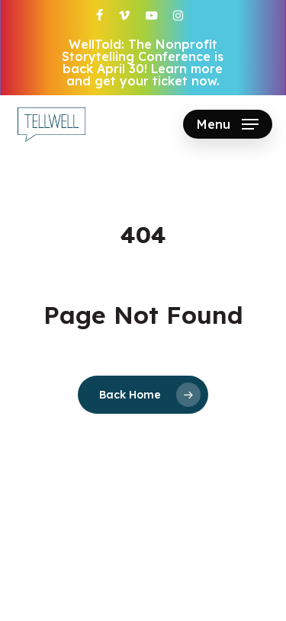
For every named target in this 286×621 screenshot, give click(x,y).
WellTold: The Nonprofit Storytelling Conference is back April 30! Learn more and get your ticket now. (142, 62)
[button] (227, 124)
